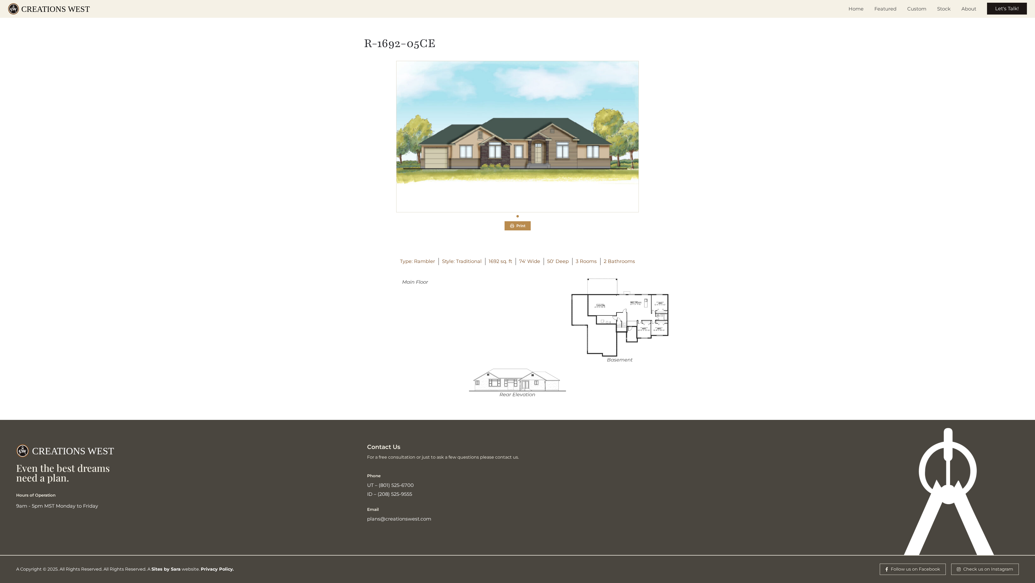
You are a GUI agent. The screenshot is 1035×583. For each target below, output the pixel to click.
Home (856, 9)
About (968, 9)
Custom (916, 9)
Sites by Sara (166, 569)
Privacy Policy (217, 569)
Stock (944, 9)
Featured (885, 9)
